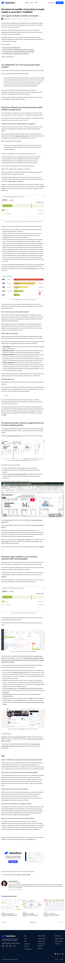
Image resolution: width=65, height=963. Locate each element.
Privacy (56, 959)
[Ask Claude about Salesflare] (10, 946)
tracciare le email (12, 688)
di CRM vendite (11, 181)
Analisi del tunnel (33, 268)
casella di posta (20, 539)
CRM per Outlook (41, 938)
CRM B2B (40, 948)
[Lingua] (51, 2)
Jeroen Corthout (6, 18)
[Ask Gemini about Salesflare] (7, 946)
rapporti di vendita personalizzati (31, 658)
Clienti (36, 2)
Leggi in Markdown (26, 19)
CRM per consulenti (59, 938)
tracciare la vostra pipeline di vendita (18, 474)
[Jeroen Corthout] (4, 884)
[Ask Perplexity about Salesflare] (14, 946)
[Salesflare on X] (60, 954)
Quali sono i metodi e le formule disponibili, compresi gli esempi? (18, 49)
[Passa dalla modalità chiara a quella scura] (54, 2)
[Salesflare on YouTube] (57, 954)
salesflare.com (31, 839)
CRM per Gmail (41, 941)
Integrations (27, 944)
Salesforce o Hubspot (18, 672)
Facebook (23, 874)
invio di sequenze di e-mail (35, 688)
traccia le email (5, 541)
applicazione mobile (8, 694)
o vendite (3, 912)
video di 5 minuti (9, 520)
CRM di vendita (58, 936)
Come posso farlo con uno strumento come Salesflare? (15, 53)
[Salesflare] (8, 3)
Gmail (9, 700)
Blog (25, 936)
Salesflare (21, 181)
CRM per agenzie (58, 941)
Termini (61, 959)
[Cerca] (49, 2)
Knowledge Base (28, 949)
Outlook (19, 700)
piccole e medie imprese (19, 737)
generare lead (5, 692)
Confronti (26, 946)
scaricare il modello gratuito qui (14, 436)
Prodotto (27, 2)
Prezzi (32, 2)
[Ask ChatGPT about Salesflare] (3, 946)
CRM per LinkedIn (41, 936)
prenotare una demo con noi (16, 746)
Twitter (18, 874)
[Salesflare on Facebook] (62, 954)
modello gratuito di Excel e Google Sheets (21, 460)
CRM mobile (57, 944)
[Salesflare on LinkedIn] (55, 954)
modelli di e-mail (24, 688)
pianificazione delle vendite (21, 136)
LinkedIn (27, 539)
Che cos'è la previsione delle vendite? (11, 47)
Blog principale (32, 922)
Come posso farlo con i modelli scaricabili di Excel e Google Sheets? (18, 51)
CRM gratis (59, 2)
